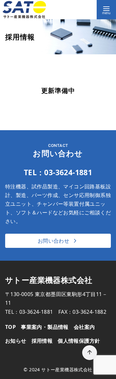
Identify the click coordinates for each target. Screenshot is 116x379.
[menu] (106, 9)
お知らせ (15, 340)
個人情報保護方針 (79, 340)
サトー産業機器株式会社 (66, 369)
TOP (10, 326)
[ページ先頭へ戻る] (89, 352)
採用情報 (42, 340)
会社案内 (84, 326)
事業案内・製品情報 (45, 326)
